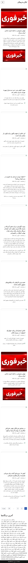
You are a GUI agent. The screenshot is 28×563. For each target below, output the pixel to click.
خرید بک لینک (21, 521)
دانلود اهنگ (14, 531)
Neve (19, 561)
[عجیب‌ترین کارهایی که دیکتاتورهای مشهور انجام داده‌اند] (14, 270)
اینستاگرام (23, 541)
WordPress (10, 561)
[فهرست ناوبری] (2, 2)
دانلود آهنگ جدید (14, 521)
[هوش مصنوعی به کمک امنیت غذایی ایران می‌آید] (14, 18)
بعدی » (3, 508)
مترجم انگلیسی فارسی (13, 553)
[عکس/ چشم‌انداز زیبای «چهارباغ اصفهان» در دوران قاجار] (14, 318)
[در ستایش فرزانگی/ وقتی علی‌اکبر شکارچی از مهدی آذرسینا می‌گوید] (14, 416)
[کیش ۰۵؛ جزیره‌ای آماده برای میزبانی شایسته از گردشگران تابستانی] (14, 461)
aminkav (22, 35)
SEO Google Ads (10, 559)
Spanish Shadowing (20, 525)
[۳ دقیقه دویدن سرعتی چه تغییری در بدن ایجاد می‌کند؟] (14, 164)
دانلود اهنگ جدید (5, 521)
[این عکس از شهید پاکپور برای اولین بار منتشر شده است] (14, 121)
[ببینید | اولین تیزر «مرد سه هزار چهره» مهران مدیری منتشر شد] (14, 78)
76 (9, 508)
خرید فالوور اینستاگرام (6, 537)
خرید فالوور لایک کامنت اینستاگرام (9, 523)
